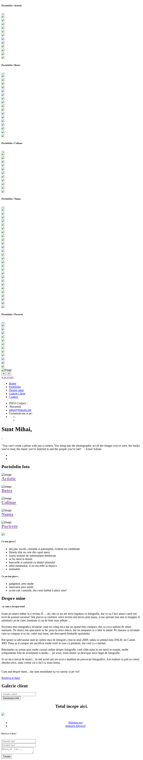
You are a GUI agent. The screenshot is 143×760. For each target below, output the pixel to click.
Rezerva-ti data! (10, 678)
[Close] (2, 13)
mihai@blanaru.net (20, 410)
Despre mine (16, 390)
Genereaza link (11, 698)
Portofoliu (15, 386)
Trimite (6, 756)
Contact (13, 396)
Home (12, 383)
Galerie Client (17, 393)
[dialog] (71, 31)
